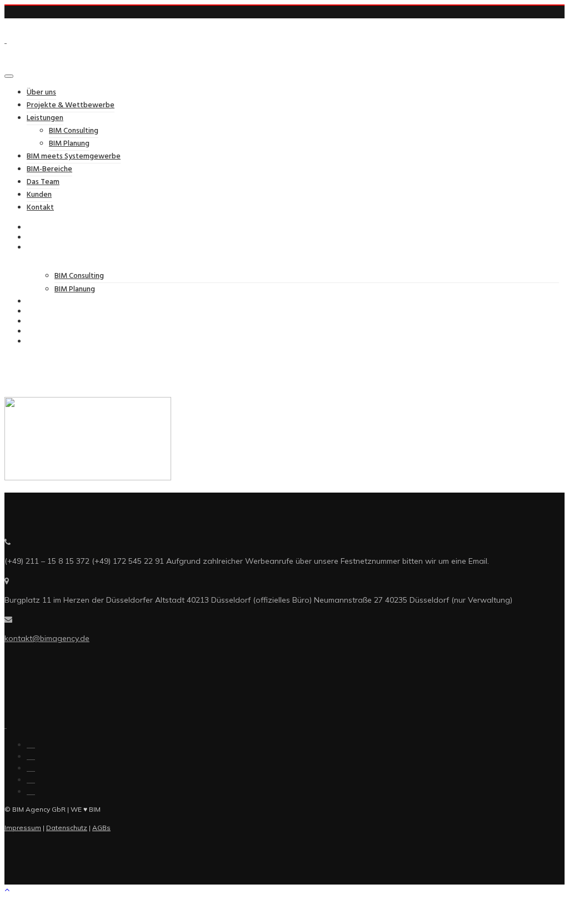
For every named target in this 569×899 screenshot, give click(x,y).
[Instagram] (31, 768)
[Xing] (31, 779)
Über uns (41, 92)
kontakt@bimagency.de (46, 638)
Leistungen (45, 118)
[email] (31, 791)
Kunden (39, 194)
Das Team (43, 182)
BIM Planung (69, 143)
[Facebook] (31, 744)
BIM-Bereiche (49, 169)
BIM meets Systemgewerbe (74, 156)
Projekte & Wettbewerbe (70, 105)
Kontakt (40, 207)
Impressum (22, 827)
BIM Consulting (73, 131)
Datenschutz (66, 827)
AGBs (101, 827)
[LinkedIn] (31, 756)
